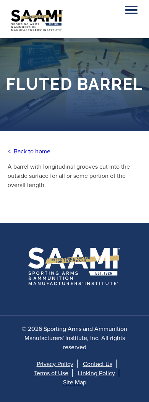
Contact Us (97, 364)
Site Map (74, 382)
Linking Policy (96, 373)
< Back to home (29, 151)
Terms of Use (51, 373)
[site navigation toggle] (131, 8)
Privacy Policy (55, 364)
